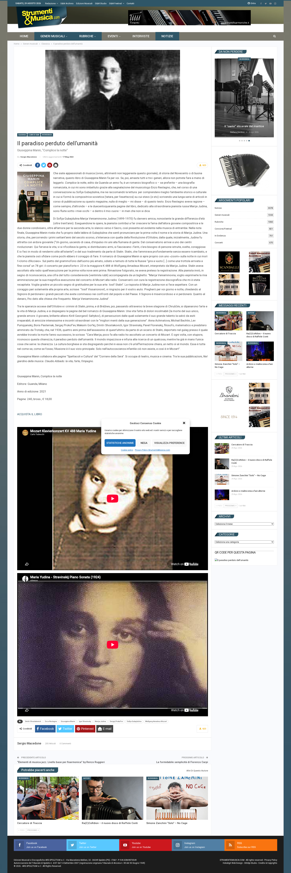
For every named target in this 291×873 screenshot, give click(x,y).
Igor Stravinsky (85, 721)
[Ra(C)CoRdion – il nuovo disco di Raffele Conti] (112, 798)
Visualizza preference (169, 443)
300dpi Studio (250, 863)
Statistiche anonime (120, 443)
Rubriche (86, 36)
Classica (22, 135)
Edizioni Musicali (84, 3)
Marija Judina (100, 721)
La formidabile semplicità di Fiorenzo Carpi (182, 762)
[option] (244, 97)
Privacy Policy (270, 860)
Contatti (130, 3)
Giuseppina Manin (68, 721)
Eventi (113, 36)
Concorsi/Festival (223, 228)
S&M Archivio (67, 3)
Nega (144, 443)
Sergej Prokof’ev (116, 721)
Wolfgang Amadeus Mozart (156, 721)
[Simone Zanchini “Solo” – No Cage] (177, 798)
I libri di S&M (34, 135)
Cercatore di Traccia (244, 126)
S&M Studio (101, 3)
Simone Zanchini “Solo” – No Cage (248, 475)
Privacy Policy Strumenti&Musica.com (152, 450)
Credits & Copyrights (267, 863)
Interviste (141, 36)
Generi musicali (52, 36)
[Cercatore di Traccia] (48, 798)
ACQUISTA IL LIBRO (29, 414)
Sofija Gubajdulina (134, 721)
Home (24, 36)
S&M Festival (115, 3)
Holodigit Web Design (233, 863)
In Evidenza (47, 135)
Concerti (219, 242)
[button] (184, 423)
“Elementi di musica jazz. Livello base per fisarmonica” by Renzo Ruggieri (61, 762)
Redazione (50, 3)
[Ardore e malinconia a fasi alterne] (260, 351)
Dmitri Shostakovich (33, 721)
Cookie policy (127, 450)
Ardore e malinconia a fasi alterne (248, 491)
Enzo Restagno (51, 721)
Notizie (167, 36)
